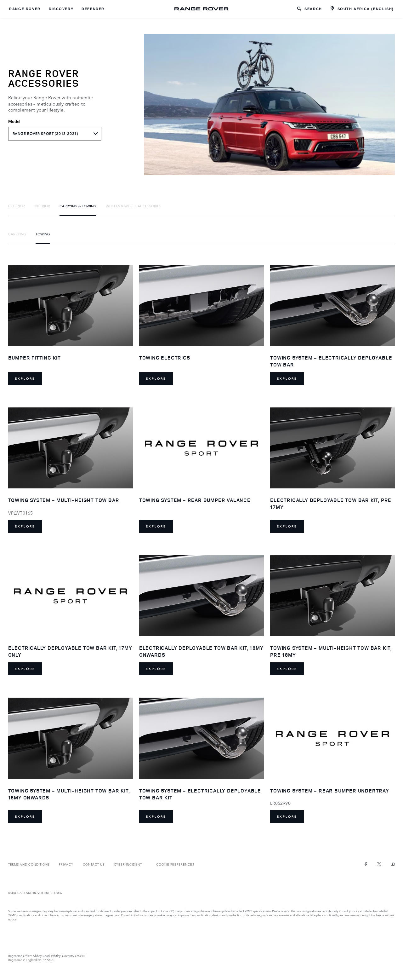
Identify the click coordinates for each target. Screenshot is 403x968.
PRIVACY (66, 864)
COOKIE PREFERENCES (175, 864)
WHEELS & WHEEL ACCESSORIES (133, 205)
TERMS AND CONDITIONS (29, 864)
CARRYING (17, 233)
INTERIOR (42, 205)
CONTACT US (93, 864)
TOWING (43, 233)
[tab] (16, 206)
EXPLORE (25, 379)
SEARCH (313, 9)
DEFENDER (93, 9)
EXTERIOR (16, 205)
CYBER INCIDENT (128, 864)
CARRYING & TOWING (78, 205)
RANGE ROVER (25, 9)
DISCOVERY (61, 9)
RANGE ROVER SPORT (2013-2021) (45, 133)
